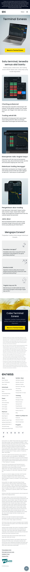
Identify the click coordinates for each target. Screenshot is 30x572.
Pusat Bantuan (19, 406)
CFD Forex (4, 400)
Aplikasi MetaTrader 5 (6, 422)
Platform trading (5, 413)
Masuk (22, 12)
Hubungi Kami (19, 404)
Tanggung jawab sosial (21, 408)
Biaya (3, 391)
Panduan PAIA (5, 556)
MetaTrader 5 (5, 416)
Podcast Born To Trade (21, 392)
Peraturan (18, 417)
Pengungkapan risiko (6, 550)
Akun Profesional (6, 382)
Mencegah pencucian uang (8, 552)
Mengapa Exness (19, 399)
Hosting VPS (18, 390)
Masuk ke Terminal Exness (15, 50)
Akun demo (4, 384)
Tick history (18, 388)
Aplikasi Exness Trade (7, 420)
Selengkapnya (5, 514)
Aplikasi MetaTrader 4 (6, 424)
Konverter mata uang (20, 386)
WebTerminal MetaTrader (7, 428)
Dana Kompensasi (20, 422)
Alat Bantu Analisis (20, 380)
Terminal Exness (5, 426)
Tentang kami (19, 397)
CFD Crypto (4, 409)
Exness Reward (19, 426)
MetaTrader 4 (5, 418)
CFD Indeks (4, 406)
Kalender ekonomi (20, 382)
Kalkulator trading (20, 384)
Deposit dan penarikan (7, 389)
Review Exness (19, 401)
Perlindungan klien (6, 393)
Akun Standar (5, 380)
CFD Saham (4, 404)
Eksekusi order (5, 395)
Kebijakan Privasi (6, 554)
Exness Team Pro (19, 410)
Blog (17, 412)
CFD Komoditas (5, 402)
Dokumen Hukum (19, 419)
